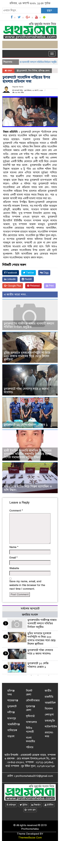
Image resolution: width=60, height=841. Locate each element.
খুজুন (49, 10)
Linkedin (11, 279)
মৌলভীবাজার (33, 700)
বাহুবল (10, 736)
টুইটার (24, 805)
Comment (16, 510)
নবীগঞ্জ (11, 712)
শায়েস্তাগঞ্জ (12, 700)
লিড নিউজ (32, 70)
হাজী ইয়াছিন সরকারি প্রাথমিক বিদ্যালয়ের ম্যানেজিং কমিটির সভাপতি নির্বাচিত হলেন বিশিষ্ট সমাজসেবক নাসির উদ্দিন (28, 454)
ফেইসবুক (12, 805)
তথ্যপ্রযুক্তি (50, 720)
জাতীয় (48, 690)
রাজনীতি (49, 696)
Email (13, 557)
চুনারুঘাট (23, 70)
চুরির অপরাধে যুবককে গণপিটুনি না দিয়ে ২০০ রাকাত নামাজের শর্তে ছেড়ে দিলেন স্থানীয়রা (27, 356)
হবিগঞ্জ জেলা (44, 70)
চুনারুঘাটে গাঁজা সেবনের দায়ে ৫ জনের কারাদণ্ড (26, 390)
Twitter (29, 272)
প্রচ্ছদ (9, 70)
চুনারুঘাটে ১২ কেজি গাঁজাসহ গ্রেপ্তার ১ (26, 425)
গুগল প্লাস (31, 810)
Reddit (28, 279)
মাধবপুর (11, 718)
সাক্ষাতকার (31, 722)
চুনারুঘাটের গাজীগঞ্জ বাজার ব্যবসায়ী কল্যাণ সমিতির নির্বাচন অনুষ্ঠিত (29, 325)
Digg (45, 272)
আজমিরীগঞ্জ (13, 724)
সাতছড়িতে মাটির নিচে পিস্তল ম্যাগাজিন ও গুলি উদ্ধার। (28, 488)
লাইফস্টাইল (51, 726)
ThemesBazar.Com (30, 837)
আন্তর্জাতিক (50, 702)
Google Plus (14, 285)
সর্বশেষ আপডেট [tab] (30, 608)
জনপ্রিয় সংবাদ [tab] (30, 615)
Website (14, 568)
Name (13, 547)
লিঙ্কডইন (37, 805)
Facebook (11, 272)
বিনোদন (49, 708)
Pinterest (34, 285)
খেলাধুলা (49, 714)
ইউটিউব (49, 805)
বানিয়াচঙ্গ (12, 730)
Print (51, 285)
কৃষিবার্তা (30, 716)
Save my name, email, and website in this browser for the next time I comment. (27, 585)
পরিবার (29, 747)
